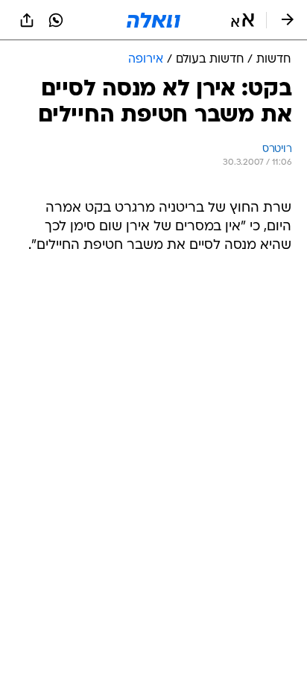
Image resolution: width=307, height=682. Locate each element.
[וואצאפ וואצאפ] (55, 20)
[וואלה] (153, 20)
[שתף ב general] (27, 20)
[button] (242, 20)
